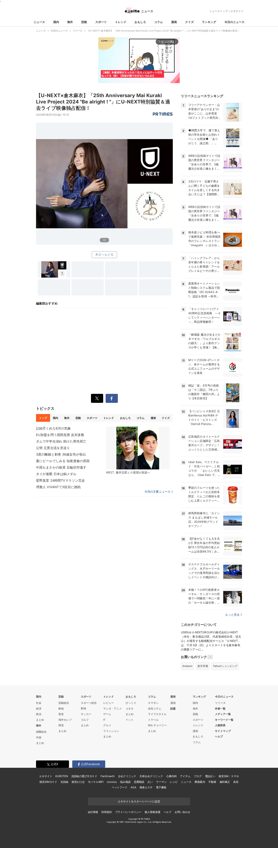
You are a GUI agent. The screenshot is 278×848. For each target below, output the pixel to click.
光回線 (64, 781)
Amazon (187, 666)
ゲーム (107, 714)
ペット (130, 719)
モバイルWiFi (96, 781)
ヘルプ (219, 736)
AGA (133, 787)
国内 (56, 22)
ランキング (209, 22)
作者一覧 (220, 708)
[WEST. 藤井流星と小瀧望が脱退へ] (138, 448)
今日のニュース (234, 22)
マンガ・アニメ (112, 708)
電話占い (210, 776)
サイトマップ (223, 731)
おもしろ (140, 22)
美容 (236, 781)
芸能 (84, 22)
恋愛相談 (139, 781)
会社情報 (93, 812)
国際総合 (41, 731)
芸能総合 (63, 702)
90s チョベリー (157, 725)
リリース (220, 702)
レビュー (108, 702)
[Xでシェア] (97, 398)
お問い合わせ (182, 812)
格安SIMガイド (48, 781)
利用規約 (106, 812)
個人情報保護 (152, 812)
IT (104, 719)
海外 (70, 22)
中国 (38, 737)
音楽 (61, 714)
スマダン (153, 702)
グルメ (107, 725)
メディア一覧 (223, 714)
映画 (61, 708)
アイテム (185, 776)
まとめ (40, 719)
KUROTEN (61, 776)
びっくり (131, 702)
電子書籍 (161, 787)
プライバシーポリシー (128, 812)
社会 (38, 702)
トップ (43, 418)
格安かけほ (78, 781)
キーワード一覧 (224, 719)
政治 (38, 714)
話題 (173, 708)
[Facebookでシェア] (111, 398)
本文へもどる (104, 254)
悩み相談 (125, 781)
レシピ (174, 781)
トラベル (153, 719)
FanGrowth (108, 776)
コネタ (130, 708)
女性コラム (154, 708)
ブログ (198, 776)
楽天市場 (202, 666)
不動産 (212, 781)
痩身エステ (146, 787)
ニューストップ (218, 11)
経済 (38, 708)
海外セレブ (65, 719)
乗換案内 (200, 781)
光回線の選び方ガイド (84, 776)
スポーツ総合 (89, 702)
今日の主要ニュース (157, 491)
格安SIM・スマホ (229, 776)
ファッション (111, 731)
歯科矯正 (225, 781)
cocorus (112, 781)
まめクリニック (127, 776)
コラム (158, 22)
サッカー (86, 714)
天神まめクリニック (151, 776)
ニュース (39, 22)
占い (150, 781)
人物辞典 (220, 725)
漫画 (174, 22)
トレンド (120, 22)
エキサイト (237, 11)
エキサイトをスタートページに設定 (139, 801)
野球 (83, 708)
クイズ (189, 22)
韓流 (61, 725)
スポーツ (101, 22)
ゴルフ (85, 719)
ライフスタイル (157, 714)
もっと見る (232, 614)
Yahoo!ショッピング (225, 666)
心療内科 (171, 776)
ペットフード (119, 787)
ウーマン (161, 781)
